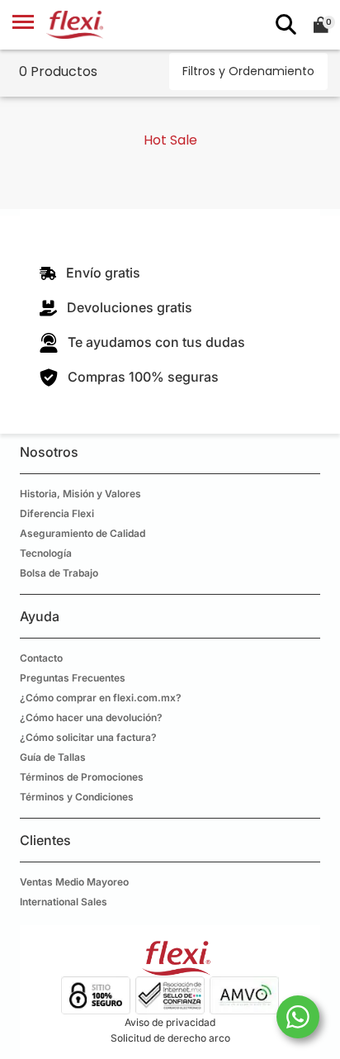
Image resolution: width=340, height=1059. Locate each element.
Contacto (41, 658)
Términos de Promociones (82, 777)
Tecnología (46, 553)
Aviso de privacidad (170, 1022)
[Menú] (23, 25)
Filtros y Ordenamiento (248, 71)
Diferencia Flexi (57, 513)
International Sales (63, 901)
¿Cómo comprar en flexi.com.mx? (101, 697)
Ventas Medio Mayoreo (74, 882)
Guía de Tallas (53, 757)
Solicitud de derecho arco (170, 1038)
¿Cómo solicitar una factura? (88, 737)
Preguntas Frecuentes (72, 678)
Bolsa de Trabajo (59, 573)
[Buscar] (283, 24)
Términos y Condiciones (77, 797)
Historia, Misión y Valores (80, 493)
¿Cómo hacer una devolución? (91, 717)
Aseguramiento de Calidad (82, 533)
